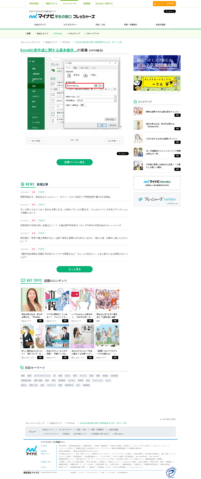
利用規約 (66, 434)
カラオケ (71, 380)
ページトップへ (169, 419)
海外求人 (127, 446)
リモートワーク (92, 33)
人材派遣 (62, 462)
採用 (102, 472)
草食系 (80, 380)
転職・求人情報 (116, 446)
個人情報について (80, 434)
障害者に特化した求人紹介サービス (87, 448)
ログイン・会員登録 (165, 3)
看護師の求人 (75, 464)
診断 (29, 33)
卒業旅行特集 (26, 380)
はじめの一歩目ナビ (104, 3)
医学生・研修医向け (101, 446)
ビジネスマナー (65, 429)
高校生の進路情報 (64, 451)
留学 (75, 376)
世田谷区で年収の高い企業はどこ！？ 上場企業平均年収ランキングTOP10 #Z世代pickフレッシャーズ (70, 225)
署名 (60, 385)
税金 (47, 380)
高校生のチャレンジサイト (100, 454)
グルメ (108, 380)
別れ (88, 380)
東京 (53, 380)
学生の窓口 (34, 3)
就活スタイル (51, 3)
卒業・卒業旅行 (97, 429)
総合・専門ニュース (82, 454)
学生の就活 (62, 446)
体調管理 (86, 385)
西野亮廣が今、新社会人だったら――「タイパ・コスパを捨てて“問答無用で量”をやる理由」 (66, 197)
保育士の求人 (115, 464)
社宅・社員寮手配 (119, 467)
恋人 (78, 385)
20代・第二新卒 (92, 462)
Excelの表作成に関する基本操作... (48, 50)
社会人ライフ (42, 33)
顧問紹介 (169, 462)
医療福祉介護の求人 (135, 448)
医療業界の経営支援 (150, 464)
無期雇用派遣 (127, 464)
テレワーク (51, 385)
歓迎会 (105, 376)
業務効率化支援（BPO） (78, 467)
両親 (98, 376)
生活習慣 (114, 376)
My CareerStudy (141, 456)
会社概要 (73, 472)
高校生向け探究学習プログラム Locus (85, 451)
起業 (91, 376)
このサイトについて (51, 434)
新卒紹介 (102, 462)
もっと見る (74, 269)
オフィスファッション (42, 376)
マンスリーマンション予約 (104, 459)
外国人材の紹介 (165, 464)
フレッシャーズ (69, 3)
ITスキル (58, 33)
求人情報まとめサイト (66, 454)
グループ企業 (111, 472)
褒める (23, 385)
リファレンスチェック (135, 467)
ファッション (97, 380)
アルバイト (156, 446)
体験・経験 (38, 380)
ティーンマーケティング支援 (121, 454)
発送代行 (92, 467)
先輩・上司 (33, 385)
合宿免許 (87, 3)
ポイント (83, 376)
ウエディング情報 (64, 456)
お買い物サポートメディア (84, 459)
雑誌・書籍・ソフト (167, 454)
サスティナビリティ (92, 472)
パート (165, 446)
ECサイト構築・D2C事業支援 (123, 456)
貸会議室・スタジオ (104, 467)
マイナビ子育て (106, 456)
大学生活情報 (138, 454)
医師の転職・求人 (102, 464)
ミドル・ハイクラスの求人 (141, 446)
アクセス (81, 472)
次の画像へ (113, 141)
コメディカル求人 (87, 464)
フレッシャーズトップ (30, 42)
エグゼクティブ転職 (129, 462)
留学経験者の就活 (74, 446)
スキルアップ (74, 33)
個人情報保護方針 (123, 472)
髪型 (22, 376)
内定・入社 (81, 429)
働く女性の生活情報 (151, 454)
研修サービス (63, 467)
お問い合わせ (118, 434)
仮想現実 (62, 380)
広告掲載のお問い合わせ (100, 434)
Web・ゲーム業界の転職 (75, 462)
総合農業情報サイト (91, 456)
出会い (67, 376)
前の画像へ (37, 141)
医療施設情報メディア (66, 459)
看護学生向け (88, 446)
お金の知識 (113, 429)
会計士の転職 (143, 462)
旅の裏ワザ (69, 385)
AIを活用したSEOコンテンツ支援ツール (129, 459)
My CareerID (154, 456)
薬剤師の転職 (63, 464)
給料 (42, 385)
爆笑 (29, 376)
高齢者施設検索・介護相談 (153, 459)
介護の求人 (137, 464)
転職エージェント (114, 462)
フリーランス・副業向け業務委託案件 (114, 448)
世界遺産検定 (77, 456)
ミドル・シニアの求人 (66, 448)
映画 (60, 376)
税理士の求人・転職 (156, 462)
